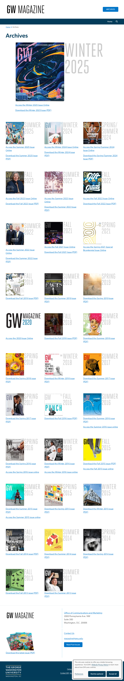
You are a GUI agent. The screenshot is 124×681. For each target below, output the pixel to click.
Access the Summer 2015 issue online (23, 517)
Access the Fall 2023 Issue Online (21, 199)
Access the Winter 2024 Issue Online (61, 147)
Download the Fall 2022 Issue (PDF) (99, 204)
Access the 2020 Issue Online (19, 338)
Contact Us (69, 633)
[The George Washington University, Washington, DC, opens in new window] (13, 671)
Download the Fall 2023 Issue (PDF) (22, 204)
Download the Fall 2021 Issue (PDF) (60, 252)
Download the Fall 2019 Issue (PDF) (22, 298)
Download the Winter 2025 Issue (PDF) (33, 110)
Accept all (113, 674)
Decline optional (97, 674)
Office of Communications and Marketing (83, 613)
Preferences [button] (79, 674)
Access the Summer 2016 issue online (100, 427)
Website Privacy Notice (100, 665)
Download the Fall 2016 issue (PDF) (60, 418)
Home (109, 22)
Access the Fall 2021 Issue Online (59, 247)
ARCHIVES (110, 9)
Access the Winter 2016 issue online (61, 472)
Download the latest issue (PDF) (20, 653)
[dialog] (97, 669)
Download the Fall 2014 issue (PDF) (22, 554)
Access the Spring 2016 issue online (22, 472)
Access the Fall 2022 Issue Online (98, 199)
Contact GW (64, 673)
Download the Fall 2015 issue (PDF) (99, 464)
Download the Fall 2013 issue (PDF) (22, 593)
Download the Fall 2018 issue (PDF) (60, 338)
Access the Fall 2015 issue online (98, 469)
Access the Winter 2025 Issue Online (32, 105)
